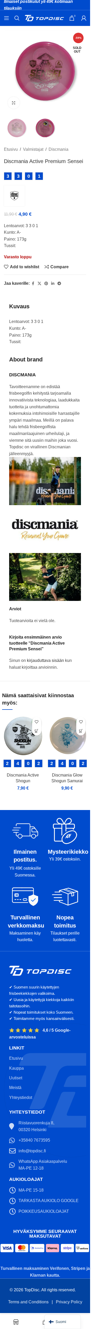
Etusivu (11, 149)
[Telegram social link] (59, 283)
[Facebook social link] (33, 283)
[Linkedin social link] (53, 283)
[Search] (17, 18)
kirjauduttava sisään (45, 660)
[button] (36, 730)
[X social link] (39, 283)
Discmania (58, 149)
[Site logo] (44, 17)
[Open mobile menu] (6, 18)
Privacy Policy (69, 1302)
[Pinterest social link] (46, 283)
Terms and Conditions (28, 1302)
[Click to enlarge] (14, 103)
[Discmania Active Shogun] (23, 735)
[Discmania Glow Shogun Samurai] (67, 735)
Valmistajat (33, 149)
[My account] (84, 18)
